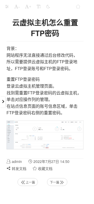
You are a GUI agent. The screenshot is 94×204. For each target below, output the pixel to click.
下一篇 (54, 182)
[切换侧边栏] (6, 6)
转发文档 (18, 168)
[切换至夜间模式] (48, 6)
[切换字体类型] (38, 6)
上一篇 (30, 182)
